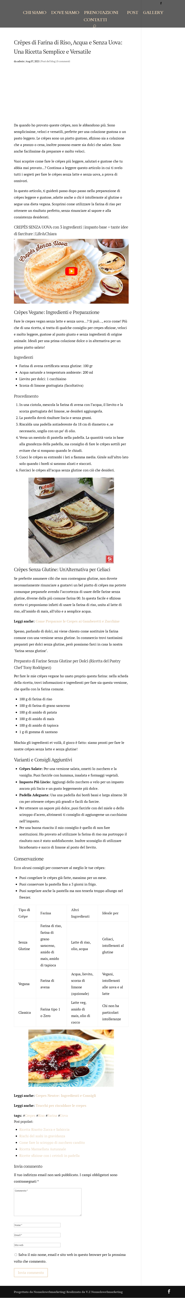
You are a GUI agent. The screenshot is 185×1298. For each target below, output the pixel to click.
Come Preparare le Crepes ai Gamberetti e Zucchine (78, 621)
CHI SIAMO (34, 13)
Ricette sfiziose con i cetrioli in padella (49, 1155)
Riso (41, 1115)
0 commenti (63, 61)
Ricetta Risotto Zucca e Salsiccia (44, 1129)
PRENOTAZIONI (101, 13)
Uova (64, 1115)
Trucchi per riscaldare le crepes (61, 1105)
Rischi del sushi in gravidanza (42, 1136)
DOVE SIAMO (65, 13)
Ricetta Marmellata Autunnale (42, 1149)
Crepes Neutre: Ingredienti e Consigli (66, 1095)
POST (132, 13)
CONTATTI (95, 21)
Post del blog (48, 61)
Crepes (30, 1115)
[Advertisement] (71, 94)
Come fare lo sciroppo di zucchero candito (52, 1142)
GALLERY (153, 13)
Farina (52, 1115)
